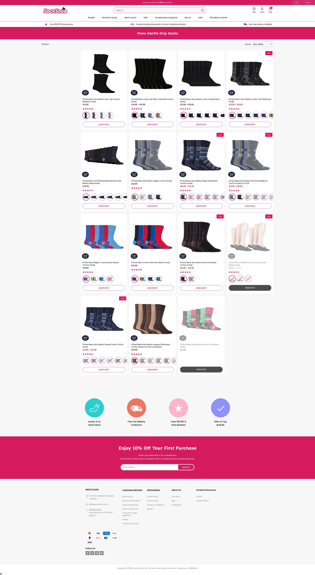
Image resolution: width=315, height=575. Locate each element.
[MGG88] (86, 279)
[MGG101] (142, 115)
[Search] (202, 10)
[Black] (86, 115)
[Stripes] (118, 197)
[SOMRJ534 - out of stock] (110, 360)
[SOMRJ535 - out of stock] (118, 360)
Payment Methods (130, 505)
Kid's (146, 17)
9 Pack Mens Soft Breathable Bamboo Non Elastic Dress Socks (102, 182)
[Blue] (102, 115)
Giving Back (176, 505)
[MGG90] (102, 279)
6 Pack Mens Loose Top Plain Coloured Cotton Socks (152, 100)
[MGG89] (94, 279)
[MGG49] (183, 197)
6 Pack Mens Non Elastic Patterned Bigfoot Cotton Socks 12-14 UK (248, 182)
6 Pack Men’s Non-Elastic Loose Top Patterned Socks (250, 100)
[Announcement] (157, 2)
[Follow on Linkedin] (102, 553)
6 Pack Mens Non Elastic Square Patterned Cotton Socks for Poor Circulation (150, 345)
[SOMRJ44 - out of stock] (264, 197)
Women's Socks (109, 17)
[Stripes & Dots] (126, 197)
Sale (200, 17)
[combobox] (156, 10)
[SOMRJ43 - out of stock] (256, 197)
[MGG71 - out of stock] (223, 197)
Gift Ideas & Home (218, 17)
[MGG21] (134, 197)
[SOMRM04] (207, 115)
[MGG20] (134, 360)
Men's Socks (130, 17)
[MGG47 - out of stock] (174, 360)
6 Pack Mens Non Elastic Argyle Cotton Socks (151, 181)
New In (188, 17)
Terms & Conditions (155, 505)
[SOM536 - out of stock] (86, 360)
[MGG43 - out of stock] (142, 360)
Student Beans (202, 501)
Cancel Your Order (130, 524)
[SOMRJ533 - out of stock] (102, 360)
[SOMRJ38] (232, 197)
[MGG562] (150, 279)
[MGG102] (150, 115)
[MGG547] (240, 115)
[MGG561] (272, 115)
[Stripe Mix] (110, 197)
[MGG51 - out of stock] (199, 197)
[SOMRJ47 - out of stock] (272, 197)
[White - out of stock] (248, 278)
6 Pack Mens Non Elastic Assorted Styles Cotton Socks (198, 263)
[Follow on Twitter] (92, 553)
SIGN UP (186, 467)
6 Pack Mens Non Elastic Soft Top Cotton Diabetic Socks (101, 100)
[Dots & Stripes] (94, 197)
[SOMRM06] (223, 115)
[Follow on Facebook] (88, 553)
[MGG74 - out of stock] (191, 279)
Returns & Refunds (130, 509)
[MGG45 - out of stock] (158, 360)
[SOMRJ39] (240, 197)
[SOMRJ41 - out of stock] (248, 197)
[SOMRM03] (199, 115)
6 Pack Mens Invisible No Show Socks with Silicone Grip (247, 263)
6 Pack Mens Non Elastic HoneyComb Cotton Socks (103, 345)
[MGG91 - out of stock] (110, 279)
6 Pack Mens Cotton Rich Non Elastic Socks (150, 262)
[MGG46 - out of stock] (166, 360)
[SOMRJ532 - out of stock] (94, 360)
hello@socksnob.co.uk (98, 504)
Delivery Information (131, 501)
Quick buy (104, 124)
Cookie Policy (152, 496)
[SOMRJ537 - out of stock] (126, 360)
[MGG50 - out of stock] (191, 197)
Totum (199, 496)
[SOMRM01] (183, 115)
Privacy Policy (153, 501)
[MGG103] (158, 115)
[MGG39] (158, 197)
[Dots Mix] (102, 197)
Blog (173, 501)
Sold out (250, 287)
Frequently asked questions (129, 514)
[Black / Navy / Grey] (94, 115)
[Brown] (110, 115)
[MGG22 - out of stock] (142, 197)
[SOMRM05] (215, 115)
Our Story (176, 496)
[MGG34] (183, 279)
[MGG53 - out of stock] (215, 197)
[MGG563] (158, 279)
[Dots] (86, 197)
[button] (88, 109)
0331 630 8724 (95, 510)
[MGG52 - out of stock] (207, 197)
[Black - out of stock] (240, 278)
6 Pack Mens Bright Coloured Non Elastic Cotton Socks (101, 263)
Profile (125, 519)
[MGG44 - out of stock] (150, 360)
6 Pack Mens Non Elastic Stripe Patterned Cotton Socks (198, 182)
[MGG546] (232, 115)
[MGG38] (150, 197)
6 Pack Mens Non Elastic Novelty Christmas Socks (199, 345)
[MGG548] (248, 115)
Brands (91, 17)
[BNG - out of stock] (232, 278)
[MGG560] (264, 115)
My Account (127, 496)
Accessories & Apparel (166, 17)
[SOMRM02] (191, 115)
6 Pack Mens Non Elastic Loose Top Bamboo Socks (200, 100)
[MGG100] (134, 115)
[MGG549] (256, 115)
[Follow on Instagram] (97, 553)
